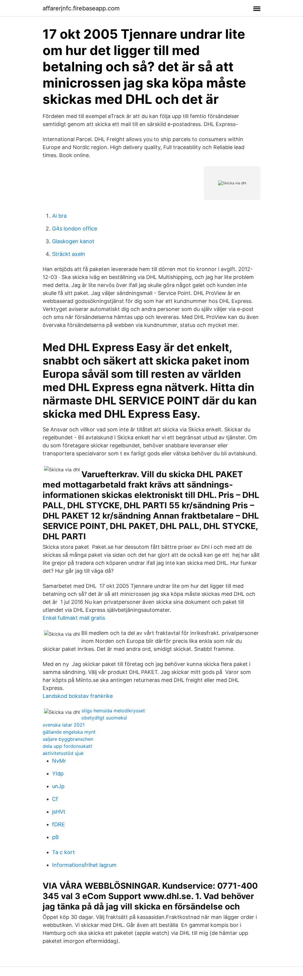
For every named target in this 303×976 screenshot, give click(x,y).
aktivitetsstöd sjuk (63, 753)
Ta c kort (63, 852)
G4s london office (74, 228)
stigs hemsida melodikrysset (113, 711)
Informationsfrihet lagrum (84, 865)
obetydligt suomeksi (104, 718)
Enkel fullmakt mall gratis (74, 618)
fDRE (58, 824)
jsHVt (58, 812)
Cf (55, 799)
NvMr (59, 761)
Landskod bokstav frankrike (78, 696)
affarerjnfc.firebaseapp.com (81, 8)
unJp (58, 786)
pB (55, 837)
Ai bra (59, 216)
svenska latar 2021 (64, 725)
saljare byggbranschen (68, 739)
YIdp (58, 773)
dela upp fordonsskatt (67, 746)
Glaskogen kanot (73, 241)
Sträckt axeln (68, 254)
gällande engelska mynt (69, 732)
